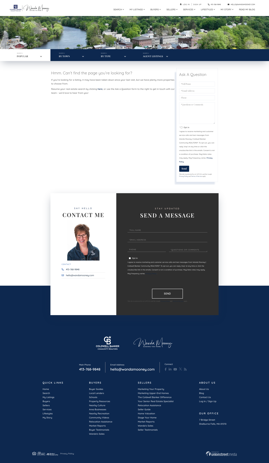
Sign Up (197, 4)
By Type (106, 56)
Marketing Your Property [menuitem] (151, 389)
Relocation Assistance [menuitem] (100, 421)
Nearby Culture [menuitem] (97, 405)
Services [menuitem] (188, 9)
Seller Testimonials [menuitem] (148, 429)
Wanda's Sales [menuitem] (97, 433)
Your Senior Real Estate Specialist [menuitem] (156, 401)
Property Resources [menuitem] (99, 401)
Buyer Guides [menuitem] (96, 389)
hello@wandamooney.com (243, 4)
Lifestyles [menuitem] (207, 9)
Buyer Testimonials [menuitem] (99, 429)
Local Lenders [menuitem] (96, 393)
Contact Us (205, 397)
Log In (186, 4)
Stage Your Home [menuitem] (147, 417)
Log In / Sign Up (207, 401)
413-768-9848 (215, 4)
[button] (167, 41)
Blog (201, 393)
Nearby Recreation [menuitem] (99, 413)
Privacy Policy (183, 176)
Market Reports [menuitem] (97, 425)
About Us (204, 389)
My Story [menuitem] (226, 9)
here (100, 89)
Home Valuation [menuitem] (146, 413)
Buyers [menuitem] (154, 9)
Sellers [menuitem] (170, 9)
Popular (22, 56)
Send (184, 168)
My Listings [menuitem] (136, 9)
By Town (64, 56)
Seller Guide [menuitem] (144, 409)
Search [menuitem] (117, 9)
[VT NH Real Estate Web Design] (221, 453)
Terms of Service (196, 176)
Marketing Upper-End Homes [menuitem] (153, 393)
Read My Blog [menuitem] (247, 9)
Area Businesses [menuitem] (97, 409)
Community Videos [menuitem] (99, 417)
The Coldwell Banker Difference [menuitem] (154, 397)
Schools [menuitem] (93, 397)
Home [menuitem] (46, 389)
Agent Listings (153, 56)
